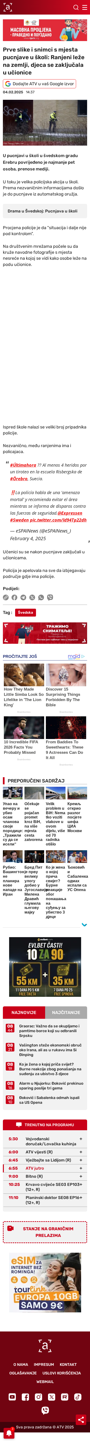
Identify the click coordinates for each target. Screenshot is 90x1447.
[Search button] (75, 7)
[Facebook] (25, 1397)
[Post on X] (32, 597)
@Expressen (70, 513)
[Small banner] (45, 967)
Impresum (44, 1364)
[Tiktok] (78, 1397)
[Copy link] (6, 597)
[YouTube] (12, 1396)
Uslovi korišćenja (61, 1373)
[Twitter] (51, 1397)
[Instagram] (38, 1397)
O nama (20, 1364)
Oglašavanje (23, 1373)
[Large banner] (45, 30)
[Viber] (45, 1410)
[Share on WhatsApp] (41, 597)
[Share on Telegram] (23, 597)
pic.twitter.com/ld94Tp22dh (58, 520)
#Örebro (19, 478)
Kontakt (68, 1364)
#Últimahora (23, 465)
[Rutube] (64, 1397)
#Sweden (19, 520)
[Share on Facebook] (15, 597)
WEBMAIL (45, 1381)
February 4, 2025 (28, 538)
